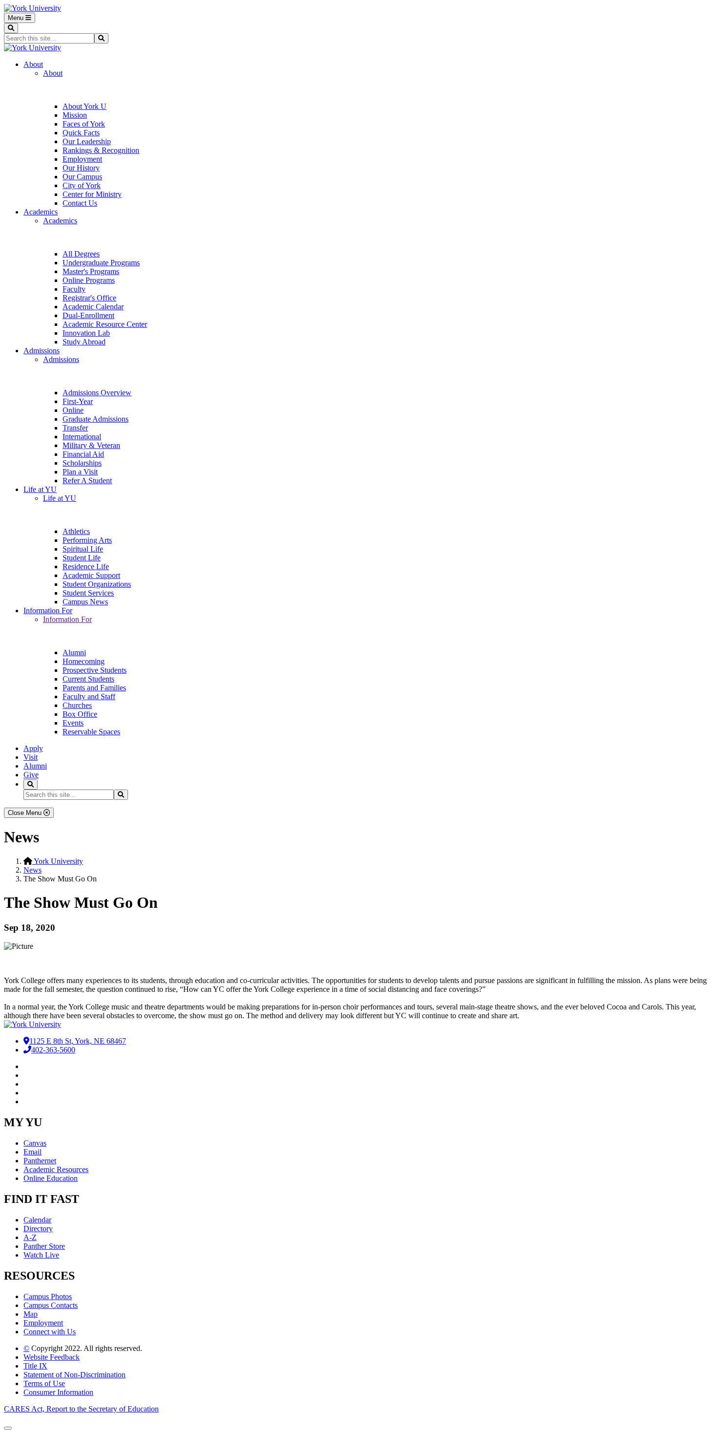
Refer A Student (87, 480)
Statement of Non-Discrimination (74, 1374)
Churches (77, 705)
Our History (81, 168)
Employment (82, 159)
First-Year (78, 401)
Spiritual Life (83, 549)
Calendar (37, 1220)
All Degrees (81, 254)
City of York (82, 185)
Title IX (35, 1366)
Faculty (74, 289)
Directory (38, 1228)
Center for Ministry (92, 194)
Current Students (88, 679)
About (33, 64)
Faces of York (84, 124)
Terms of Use (44, 1383)
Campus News (85, 602)
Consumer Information (58, 1392)
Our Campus (82, 176)
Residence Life (86, 566)
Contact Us (80, 203)
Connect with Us (49, 1331)
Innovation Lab (86, 333)
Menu (16, 17)
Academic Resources (55, 1169)
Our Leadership (87, 141)
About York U (84, 106)
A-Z (30, 1237)
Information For (47, 610)
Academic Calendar (93, 306)
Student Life (82, 558)
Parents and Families (94, 688)
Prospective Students (95, 670)
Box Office (80, 714)
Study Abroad (84, 342)
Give (31, 775)
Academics (40, 212)
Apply (33, 748)
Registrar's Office (89, 298)
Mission (75, 115)
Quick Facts (81, 132)
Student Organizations (97, 584)
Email (32, 1152)
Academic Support (91, 575)
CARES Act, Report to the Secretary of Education (81, 1409)
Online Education (50, 1178)
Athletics (76, 531)
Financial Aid (83, 454)
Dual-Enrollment (88, 315)
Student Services (88, 593)
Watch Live (41, 1255)
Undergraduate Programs (101, 262)
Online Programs (89, 280)
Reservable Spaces (91, 732)
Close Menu (25, 812)
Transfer (75, 428)
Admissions (41, 350)
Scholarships (82, 463)
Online (73, 410)
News (32, 870)
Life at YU (40, 489)
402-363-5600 (53, 1050)
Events (73, 723)
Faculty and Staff (89, 696)
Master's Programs (91, 271)
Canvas (34, 1143)
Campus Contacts (50, 1305)
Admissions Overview (97, 392)
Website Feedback (51, 1357)
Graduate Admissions (95, 419)
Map (30, 1314)
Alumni (74, 652)
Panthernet (39, 1160)
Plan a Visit (80, 472)
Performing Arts (87, 540)
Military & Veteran (91, 445)
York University (57, 861)
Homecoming (84, 661)
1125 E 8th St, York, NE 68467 (77, 1041)
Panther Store (44, 1246)
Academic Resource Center (105, 324)
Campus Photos (47, 1296)
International (82, 436)
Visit (30, 757)
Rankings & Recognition (101, 150)
